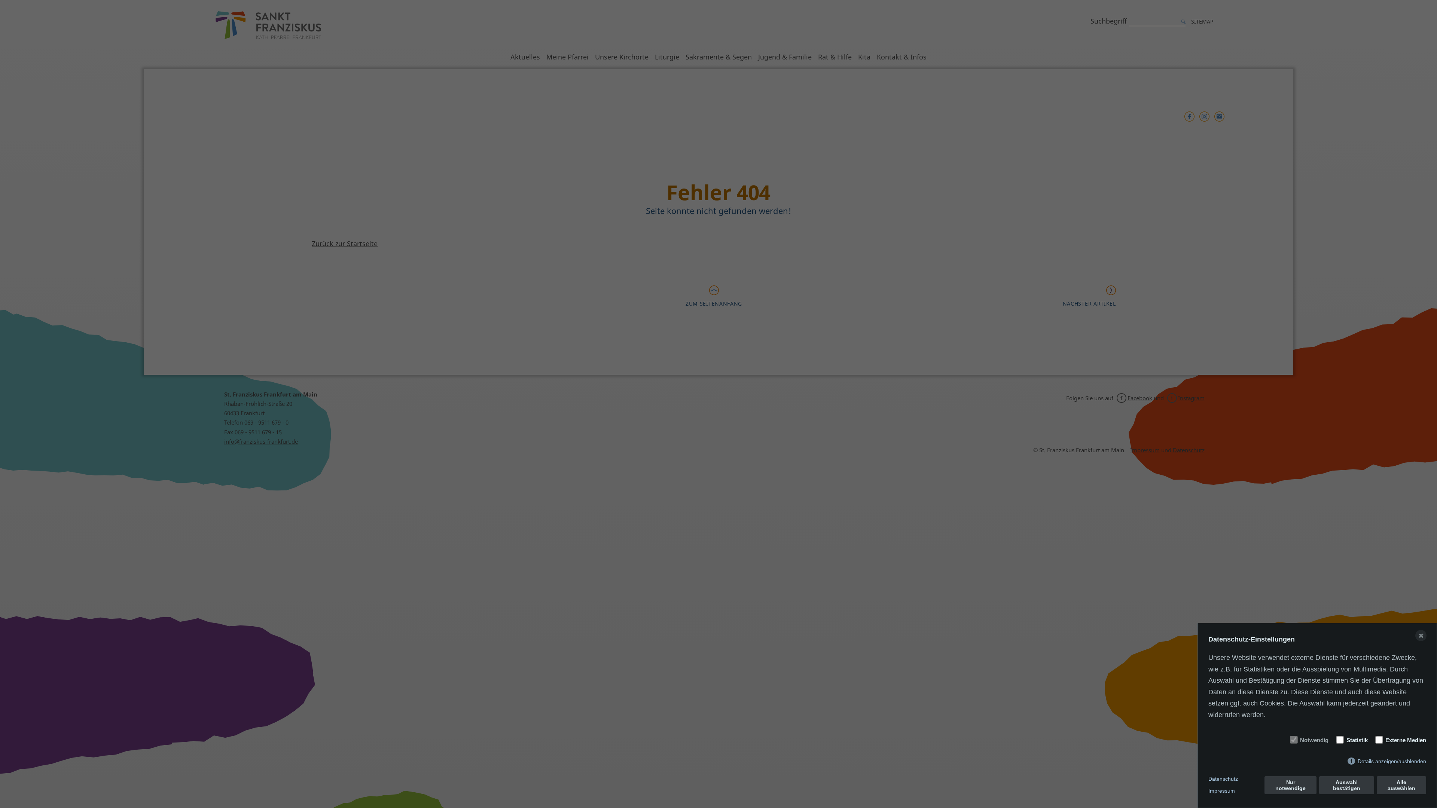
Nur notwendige (1290, 785)
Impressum (1221, 791)
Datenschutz (1223, 779)
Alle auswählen (1401, 785)
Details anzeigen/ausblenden (1392, 761)
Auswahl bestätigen (1346, 785)
